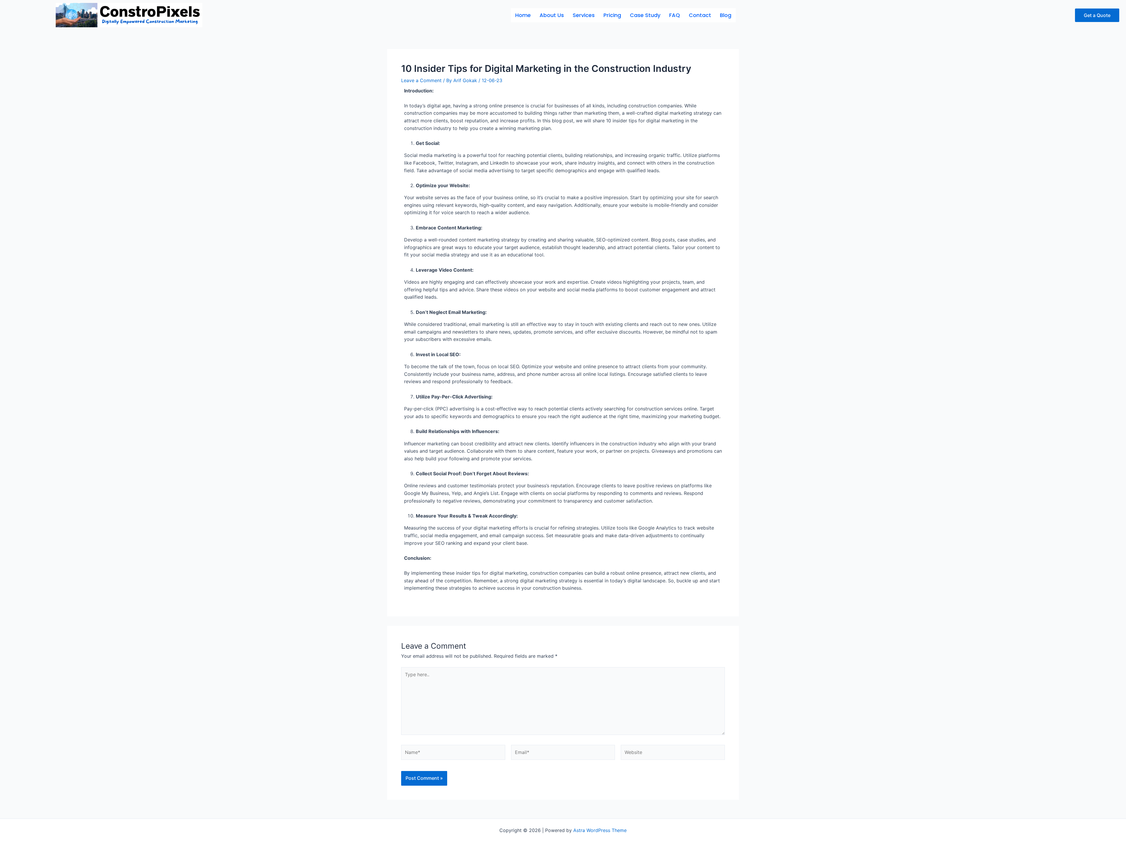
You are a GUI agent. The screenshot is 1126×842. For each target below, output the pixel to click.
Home (523, 15)
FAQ (674, 15)
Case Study (645, 15)
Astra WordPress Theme (600, 830)
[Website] (673, 753)
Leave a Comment (421, 80)
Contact (700, 15)
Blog (725, 15)
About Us (552, 15)
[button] (1097, 15)
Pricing (612, 15)
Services (584, 15)
